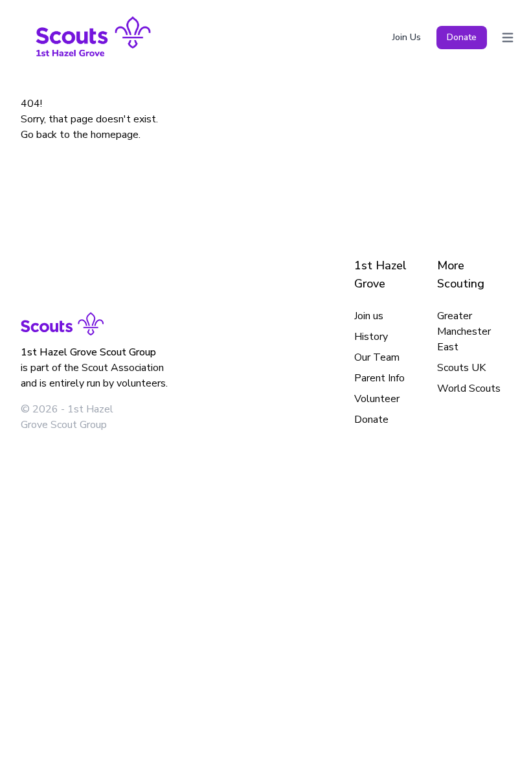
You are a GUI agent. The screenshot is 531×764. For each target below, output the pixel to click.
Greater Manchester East (464, 331)
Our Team (377, 357)
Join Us (406, 37)
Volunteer (377, 399)
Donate (462, 37)
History (371, 337)
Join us (368, 316)
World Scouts (469, 388)
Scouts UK (461, 368)
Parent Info (379, 378)
